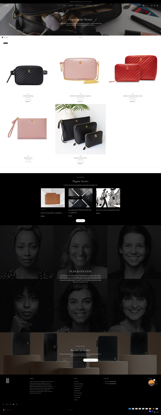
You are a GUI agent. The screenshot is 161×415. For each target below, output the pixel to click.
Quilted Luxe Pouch (28, 157)
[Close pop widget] (154, 380)
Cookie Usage (77, 397)
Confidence (43, 209)
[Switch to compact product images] (6, 37)
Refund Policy (77, 390)
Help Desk (76, 381)
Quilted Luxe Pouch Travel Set (80, 157)
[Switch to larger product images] (2, 37)
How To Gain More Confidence (51, 213)
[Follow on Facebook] (3, 404)
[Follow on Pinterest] (10, 404)
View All (80, 220)
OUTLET (70, 5)
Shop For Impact (80, 286)
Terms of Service (77, 395)
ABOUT (96, 5)
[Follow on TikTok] (16, 404)
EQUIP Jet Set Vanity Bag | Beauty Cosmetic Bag (80, 95)
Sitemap (75, 399)
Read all (42, 216)
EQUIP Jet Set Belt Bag (28, 95)
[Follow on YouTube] (13, 404)
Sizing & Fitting (77, 388)
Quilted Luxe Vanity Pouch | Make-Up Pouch (132, 95)
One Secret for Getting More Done (108, 210)
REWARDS (89, 5)
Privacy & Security (78, 392)
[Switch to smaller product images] (4, 37)
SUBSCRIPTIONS (79, 5)
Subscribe (91, 360)
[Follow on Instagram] (7, 404)
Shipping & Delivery (78, 386)
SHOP (64, 5)
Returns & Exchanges (78, 383)
